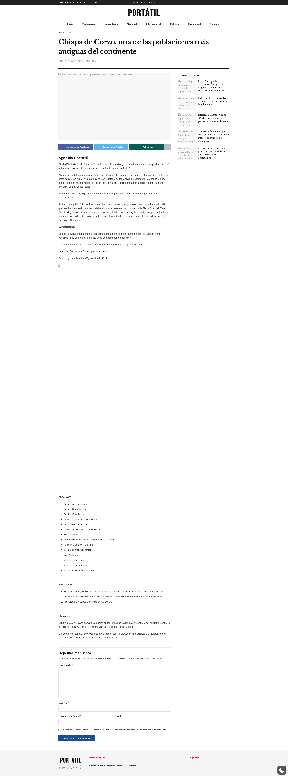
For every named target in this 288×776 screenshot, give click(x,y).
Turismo (214, 24)
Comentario (65, 665)
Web (119, 716)
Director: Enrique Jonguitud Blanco (74, 2)
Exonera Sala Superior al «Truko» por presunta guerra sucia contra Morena (213, 118)
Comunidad (194, 24)
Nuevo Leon (111, 24)
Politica (174, 24)
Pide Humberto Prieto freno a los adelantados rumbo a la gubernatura (214, 101)
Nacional (132, 24)
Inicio (70, 24)
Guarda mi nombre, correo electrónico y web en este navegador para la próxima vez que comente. (114, 729)
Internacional (153, 24)
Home (61, 32)
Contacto (96, 2)
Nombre (63, 702)
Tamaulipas (88, 24)
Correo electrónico (69, 716)
